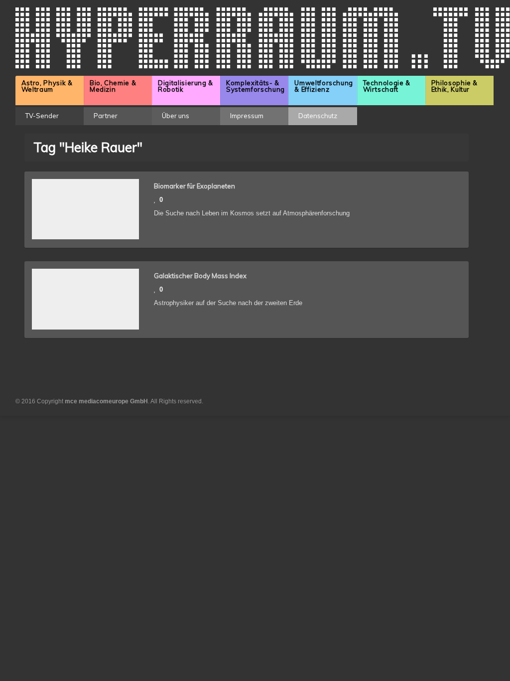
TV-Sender (42, 116)
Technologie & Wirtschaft (386, 86)
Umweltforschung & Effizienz (323, 86)
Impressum (246, 116)
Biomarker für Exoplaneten (194, 186)
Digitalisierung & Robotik (185, 86)
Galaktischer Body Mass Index (200, 276)
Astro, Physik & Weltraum (47, 86)
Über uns (175, 116)
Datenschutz (317, 116)
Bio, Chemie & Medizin (113, 86)
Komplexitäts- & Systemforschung (255, 86)
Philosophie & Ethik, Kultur (454, 86)
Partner (106, 116)
